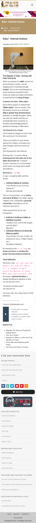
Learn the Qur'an (7, 468)
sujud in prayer (16, 319)
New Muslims (6, 458)
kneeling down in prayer (19, 314)
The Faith (5, 431)
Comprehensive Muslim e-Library (13, 506)
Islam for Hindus (7, 426)
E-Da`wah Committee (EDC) (11, 365)
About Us (16, 514)
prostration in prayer (18, 316)
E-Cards (4, 380)
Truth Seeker (6, 421)
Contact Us (25, 514)
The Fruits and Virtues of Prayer (17, 347)
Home (9, 514)
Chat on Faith (6, 442)
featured (14, 312)
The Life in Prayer (12, 335)
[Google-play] (22, 386)
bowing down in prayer (19, 309)
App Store (19, 392)
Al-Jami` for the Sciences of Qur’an (14, 479)
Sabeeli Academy (8, 453)
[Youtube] (17, 386)
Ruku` (28, 316)
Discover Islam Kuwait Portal (12, 370)
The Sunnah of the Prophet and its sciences (17, 484)
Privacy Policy (18, 518)
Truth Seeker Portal (8, 375)
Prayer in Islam (7, 463)
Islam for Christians (8, 416)
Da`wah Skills (6, 501)
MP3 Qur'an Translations (10, 490)
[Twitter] (12, 386)
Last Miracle (6, 436)
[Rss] (26, 386)
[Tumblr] (7, 386)
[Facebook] (3, 386)
